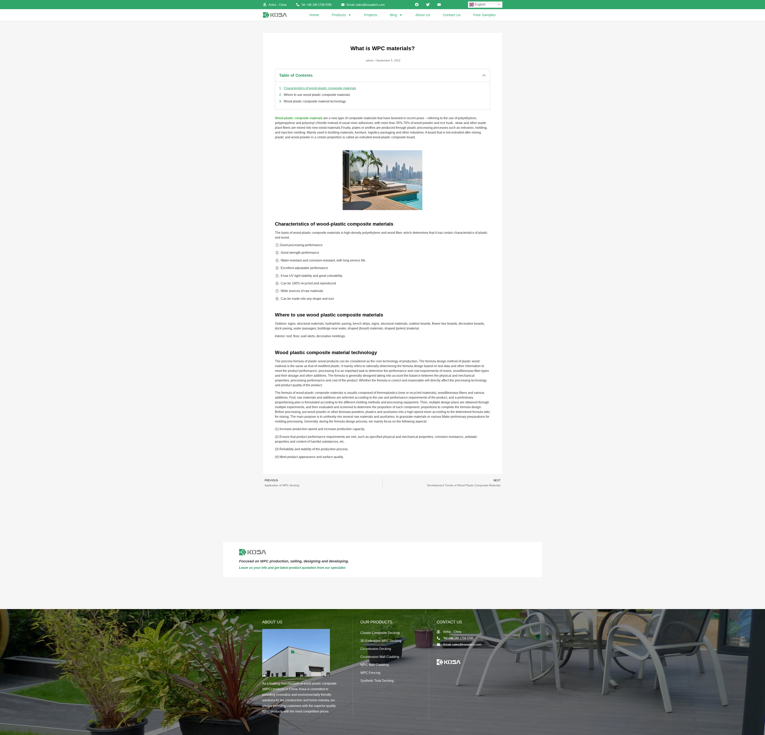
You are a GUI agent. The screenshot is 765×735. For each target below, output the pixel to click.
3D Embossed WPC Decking (380, 641)
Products (339, 15)
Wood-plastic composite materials (299, 118)
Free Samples (484, 15)
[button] (484, 75)
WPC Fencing (370, 672)
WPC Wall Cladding (374, 664)
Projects (370, 15)
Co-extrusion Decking (375, 648)
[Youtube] (439, 4)
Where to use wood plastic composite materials (317, 94)
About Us (422, 15)
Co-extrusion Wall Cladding (379, 656)
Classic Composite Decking (380, 633)
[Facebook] (416, 4)
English (479, 4)
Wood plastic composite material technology (315, 101)
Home (314, 15)
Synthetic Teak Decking (377, 680)
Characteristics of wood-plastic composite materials (320, 88)
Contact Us (452, 15)
